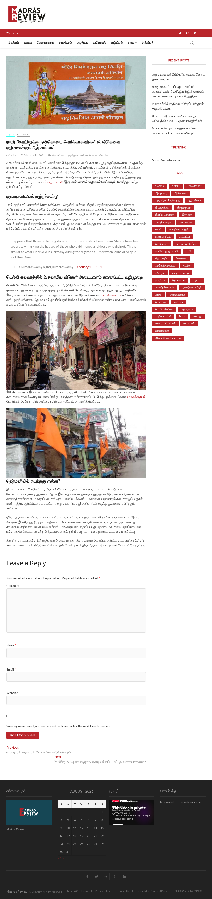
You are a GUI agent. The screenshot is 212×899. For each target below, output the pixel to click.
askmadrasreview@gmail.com (182, 802)
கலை (131, 42)
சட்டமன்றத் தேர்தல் (186, 243)
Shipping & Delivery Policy (188, 890)
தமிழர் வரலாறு (180, 272)
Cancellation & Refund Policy (152, 891)
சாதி (188, 251)
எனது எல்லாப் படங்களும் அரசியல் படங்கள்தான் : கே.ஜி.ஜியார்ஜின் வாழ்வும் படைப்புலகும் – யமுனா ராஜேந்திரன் (178, 91)
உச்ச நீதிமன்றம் (163, 222)
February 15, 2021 (88, 267)
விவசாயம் (188, 323)
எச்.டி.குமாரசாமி (53, 182)
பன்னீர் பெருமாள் (164, 287)
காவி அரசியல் (87, 155)
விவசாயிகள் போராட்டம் (168, 338)
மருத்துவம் (187, 309)
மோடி (182, 316)
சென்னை (181, 258)
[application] (131, 812)
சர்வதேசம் (65, 42)
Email (11, 669)
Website (12, 693)
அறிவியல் (147, 42)
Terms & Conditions (77, 891)
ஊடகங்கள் (185, 222)
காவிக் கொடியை (110, 295)
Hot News (23, 134)
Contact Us (123, 891)
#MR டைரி (12, 32)
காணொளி (99, 42)
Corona (159, 186)
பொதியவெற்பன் (164, 309)
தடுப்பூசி (160, 272)
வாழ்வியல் (117, 42)
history (175, 186)
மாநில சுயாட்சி (163, 316)
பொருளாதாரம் (45, 42)
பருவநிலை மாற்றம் (191, 287)
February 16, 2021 (34, 155)
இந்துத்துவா (72, 155)
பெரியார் (178, 301)
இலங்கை (187, 214)
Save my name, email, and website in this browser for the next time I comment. (58, 726)
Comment (14, 585)
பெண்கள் (160, 301)
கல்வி (158, 229)
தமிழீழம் (160, 280)
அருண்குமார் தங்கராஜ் (167, 200)
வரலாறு (197, 316)
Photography (194, 186)
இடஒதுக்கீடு (162, 207)
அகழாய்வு (161, 193)
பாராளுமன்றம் (177, 294)
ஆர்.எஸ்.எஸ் (58, 155)
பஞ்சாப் (197, 280)
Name (11, 645)
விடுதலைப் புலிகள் (165, 323)
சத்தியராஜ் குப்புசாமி (166, 251)
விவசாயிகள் (162, 330)
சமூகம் (28, 42)
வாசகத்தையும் (136, 396)
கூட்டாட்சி (184, 236)
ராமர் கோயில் (101, 155)
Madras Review (16, 891)
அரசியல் (13, 42)
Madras (13, 155)
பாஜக (158, 294)
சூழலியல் (82, 42)
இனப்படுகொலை (164, 214)
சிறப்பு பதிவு (161, 258)
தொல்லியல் (178, 280)
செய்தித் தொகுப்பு (165, 265)
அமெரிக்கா (181, 193)
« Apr (61, 858)
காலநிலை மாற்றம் (178, 229)
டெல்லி (187, 265)
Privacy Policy (102, 891)
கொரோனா (161, 243)
